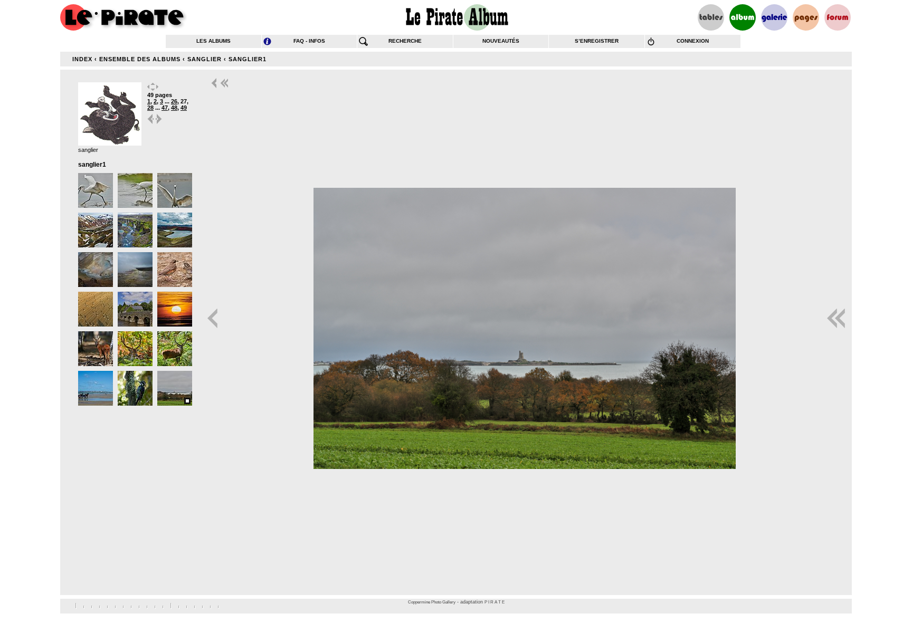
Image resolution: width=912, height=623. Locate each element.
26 (174, 101)
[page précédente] (151, 123)
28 (150, 107)
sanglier (204, 59)
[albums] (742, 17)
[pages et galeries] (806, 17)
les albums (213, 41)
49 (183, 107)
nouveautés (500, 41)
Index (82, 59)
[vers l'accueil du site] (123, 17)
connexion (693, 41)
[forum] (837, 17)
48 (174, 107)
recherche (405, 41)
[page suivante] (159, 123)
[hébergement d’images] (774, 17)
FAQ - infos (309, 41)
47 (165, 107)
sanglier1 (248, 59)
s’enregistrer (597, 41)
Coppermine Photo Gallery (431, 602)
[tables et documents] (711, 17)
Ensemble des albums (139, 59)
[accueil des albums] (456, 17)
